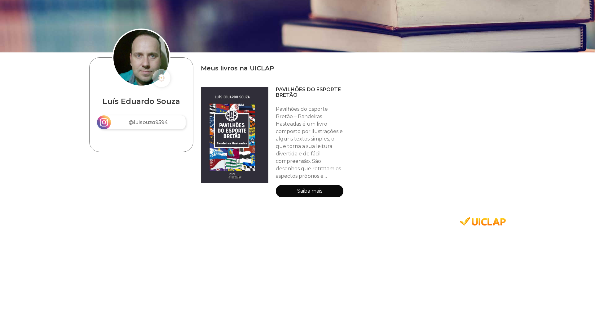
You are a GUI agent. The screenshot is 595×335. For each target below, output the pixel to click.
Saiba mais (309, 191)
